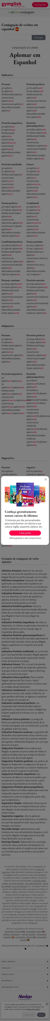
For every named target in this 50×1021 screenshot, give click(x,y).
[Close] (46, 479)
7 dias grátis (25, 533)
